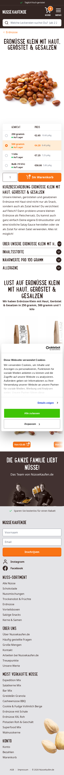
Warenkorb (10, 757)
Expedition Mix (12, 680)
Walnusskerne (11, 732)
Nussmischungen (13, 594)
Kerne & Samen (12, 620)
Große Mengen (12, 645)
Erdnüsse (12, 32)
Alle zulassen (32, 413)
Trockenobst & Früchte (17, 599)
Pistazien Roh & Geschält (18, 722)
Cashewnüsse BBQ (14, 701)
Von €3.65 (19, 444)
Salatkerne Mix (12, 685)
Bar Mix (7, 690)
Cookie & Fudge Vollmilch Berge (22, 706)
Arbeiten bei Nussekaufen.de (21, 655)
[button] (32, 244)
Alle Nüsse (9, 583)
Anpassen (30, 424)
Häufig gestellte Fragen (17, 639)
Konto (6, 747)
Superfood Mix (12, 727)
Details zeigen (46, 402)
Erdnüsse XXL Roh (14, 717)
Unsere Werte (11, 666)
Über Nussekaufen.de (16, 634)
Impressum (23, 769)
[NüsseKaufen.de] (14, 12)
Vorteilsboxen (11, 609)
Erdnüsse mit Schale (15, 711)
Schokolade (10, 588)
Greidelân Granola (14, 696)
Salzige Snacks (12, 614)
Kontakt (7, 650)
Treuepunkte (11, 660)
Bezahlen (8, 752)
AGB (12, 769)
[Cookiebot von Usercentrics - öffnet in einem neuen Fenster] (46, 348)
